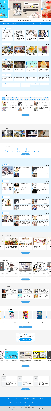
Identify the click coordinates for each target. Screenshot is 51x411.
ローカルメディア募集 (27, 405)
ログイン (46, 23)
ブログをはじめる (40, 23)
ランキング (12, 23)
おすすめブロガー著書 (19, 402)
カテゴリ (16, 23)
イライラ (8, 151)
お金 (12, 151)
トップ (9, 398)
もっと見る (47, 44)
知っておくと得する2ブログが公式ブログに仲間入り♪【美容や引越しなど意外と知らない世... (28, 20)
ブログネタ (25, 402)
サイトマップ (34, 402)
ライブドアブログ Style (17, 19)
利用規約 (33, 398)
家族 (19, 151)
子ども (35, 151)
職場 (3, 151)
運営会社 (41, 398)
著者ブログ (14, 322)
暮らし (6, 83)
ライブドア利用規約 (12, 409)
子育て (16, 83)
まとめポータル (27, 23)
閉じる (41, 408)
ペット (25, 83)
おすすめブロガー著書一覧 (25, 326)
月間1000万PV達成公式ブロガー (26, 398)
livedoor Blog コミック (33, 23)
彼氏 (38, 151)
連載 (35, 83)
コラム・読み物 (44, 83)
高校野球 (29, 151)
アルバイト (24, 151)
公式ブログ (23, 23)
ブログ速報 (19, 23)
